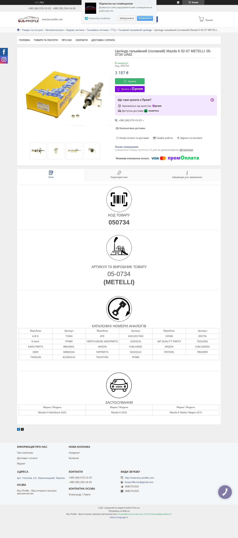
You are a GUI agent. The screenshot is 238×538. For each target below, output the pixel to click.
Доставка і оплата (103, 40)
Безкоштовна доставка (132, 128)
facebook (74, 458)
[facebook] (18, 429)
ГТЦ (113, 30)
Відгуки (21, 463)
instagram (74, 452)
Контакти (82, 40)
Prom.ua (136, 508)
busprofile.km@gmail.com (139, 482)
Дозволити (145, 18)
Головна (24, 40)
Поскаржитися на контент (130, 514)
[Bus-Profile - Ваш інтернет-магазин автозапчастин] (28, 19)
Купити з (126, 89)
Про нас (67, 40)
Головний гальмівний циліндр (135, 30)
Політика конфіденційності (158, 514)
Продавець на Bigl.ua (119, 511)
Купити (132, 81)
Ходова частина (75, 30)
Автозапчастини (54, 30)
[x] (22, 429)
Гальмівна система (97, 30)
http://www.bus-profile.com (139, 477)
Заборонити (127, 18)
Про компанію (25, 452)
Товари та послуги (32, 30)
